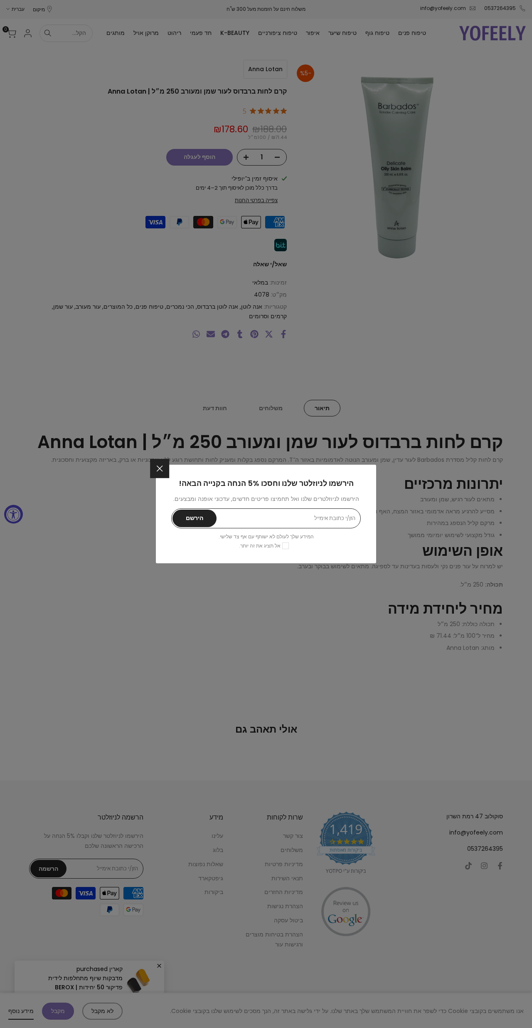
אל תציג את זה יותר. (260, 545)
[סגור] (159, 468)
